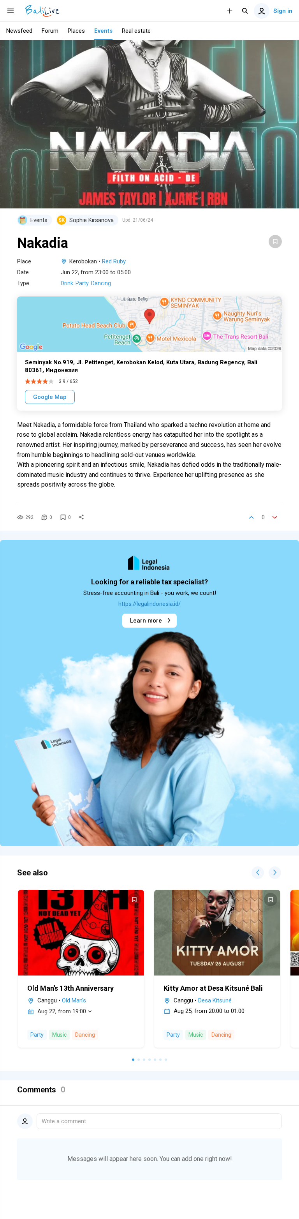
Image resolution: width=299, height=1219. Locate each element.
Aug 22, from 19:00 (61, 1011)
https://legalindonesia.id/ (149, 603)
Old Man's (74, 1000)
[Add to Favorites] (275, 241)
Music (59, 1035)
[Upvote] (251, 517)
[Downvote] (275, 517)
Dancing (101, 283)
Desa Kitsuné (215, 1000)
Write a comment (64, 1121)
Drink (67, 283)
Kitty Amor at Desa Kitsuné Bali (213, 988)
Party (82, 283)
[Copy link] (81, 517)
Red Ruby (114, 261)
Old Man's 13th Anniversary (70, 988)
